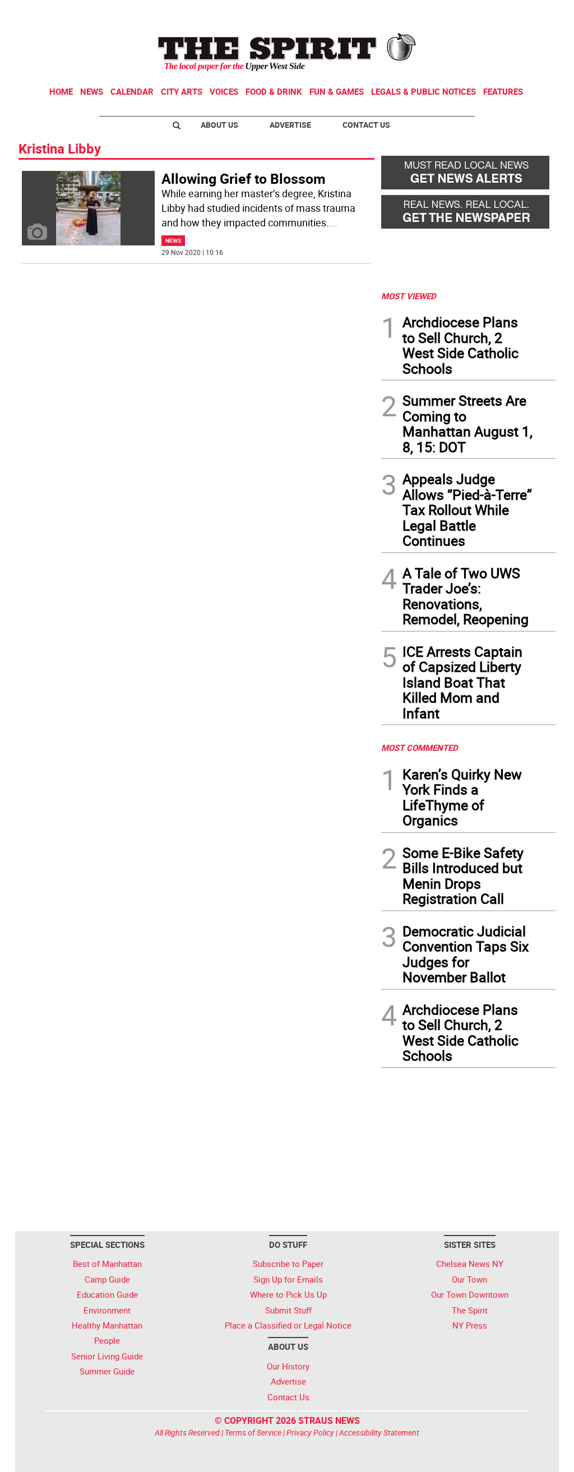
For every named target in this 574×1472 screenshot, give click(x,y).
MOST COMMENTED (419, 747)
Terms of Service (253, 1432)
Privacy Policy (310, 1432)
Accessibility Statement (379, 1432)
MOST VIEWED (408, 295)
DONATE (528, 12)
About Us (219, 124)
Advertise (290, 124)
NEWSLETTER (465, 12)
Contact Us (366, 124)
